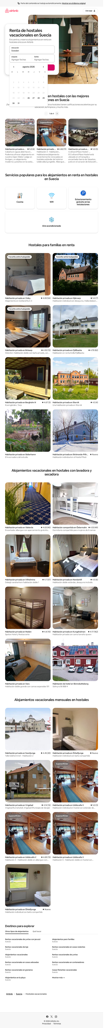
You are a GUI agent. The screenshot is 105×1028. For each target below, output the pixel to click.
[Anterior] (46, 114)
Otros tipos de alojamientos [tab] (17, 931)
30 (13, 103)
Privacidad (46, 1024)
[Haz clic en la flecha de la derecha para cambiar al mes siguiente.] (43, 67)
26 (29, 98)
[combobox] (32, 50)
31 (18, 103)
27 (34, 98)
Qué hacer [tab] (37, 931)
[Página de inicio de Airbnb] (11, 11)
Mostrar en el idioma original (74, 3)
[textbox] (20, 59)
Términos (57, 1024)
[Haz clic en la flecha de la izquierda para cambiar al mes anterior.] (14, 67)
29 (44, 98)
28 (39, 98)
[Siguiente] (57, 114)
